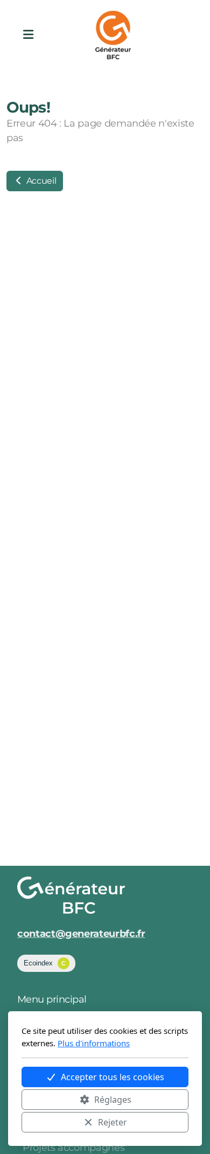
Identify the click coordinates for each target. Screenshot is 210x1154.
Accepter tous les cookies (112, 1077)
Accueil (40, 181)
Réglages (112, 1100)
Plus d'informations (94, 1043)
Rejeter (112, 1122)
